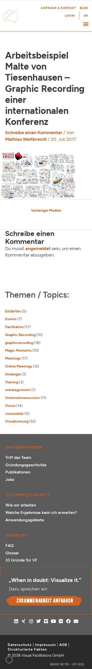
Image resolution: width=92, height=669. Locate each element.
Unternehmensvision (22, 398)
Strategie (13, 374)
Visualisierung (16, 421)
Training (11, 382)
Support (16, 535)
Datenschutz (20, 645)
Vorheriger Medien (46, 210)
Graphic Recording (20, 335)
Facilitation (14, 327)
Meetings (13, 358)
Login (70, 15)
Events (11, 319)
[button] (86, 23)
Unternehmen (23, 447)
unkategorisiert (18, 390)
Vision (10, 406)
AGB (63, 645)
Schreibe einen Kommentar (33, 132)
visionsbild (14, 414)
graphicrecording (19, 343)
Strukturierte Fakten (27, 649)
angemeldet (38, 248)
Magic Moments (18, 350)
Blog (84, 8)
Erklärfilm (13, 311)
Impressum (45, 645)
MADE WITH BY (67, 664)
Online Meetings (18, 366)
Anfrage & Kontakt (58, 8)
